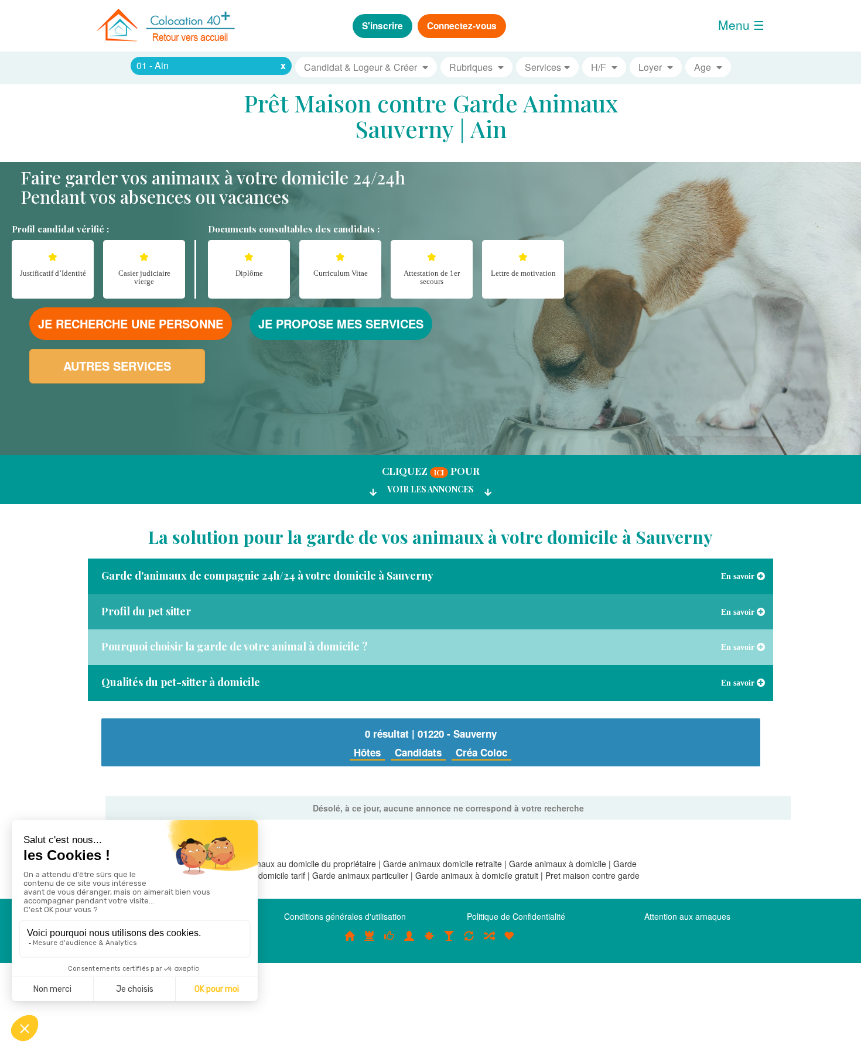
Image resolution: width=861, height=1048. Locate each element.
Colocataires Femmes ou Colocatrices (409, 942)
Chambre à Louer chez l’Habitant (389, 942)
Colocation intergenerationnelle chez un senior (489, 942)
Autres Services (117, 365)
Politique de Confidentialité (516, 916)
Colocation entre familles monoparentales (509, 942)
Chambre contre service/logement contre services (469, 942)
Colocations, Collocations (350, 942)
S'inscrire (382, 25)
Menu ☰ (741, 24)
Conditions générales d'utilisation (345, 916)
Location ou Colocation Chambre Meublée (369, 942)
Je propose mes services (340, 323)
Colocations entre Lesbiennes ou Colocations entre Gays (449, 942)
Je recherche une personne (130, 323)
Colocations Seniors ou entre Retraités (429, 942)
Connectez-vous (462, 25)
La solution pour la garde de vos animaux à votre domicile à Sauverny (430, 537)
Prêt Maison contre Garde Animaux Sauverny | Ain (431, 115)
